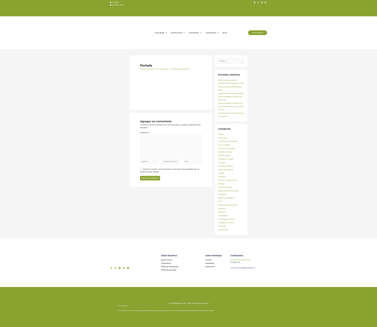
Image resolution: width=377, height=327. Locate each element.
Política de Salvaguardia (169, 266)
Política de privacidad (168, 270)
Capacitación (210, 266)
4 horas (221, 134)
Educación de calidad (225, 159)
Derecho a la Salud (225, 152)
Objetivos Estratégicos (226, 198)
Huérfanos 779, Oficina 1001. (240, 260)
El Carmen (222, 162)
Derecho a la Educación (226, 148)
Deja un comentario (147, 69)
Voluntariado (223, 230)
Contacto (208, 260)
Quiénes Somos (166, 260)
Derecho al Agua (224, 155)
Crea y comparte (224, 145)
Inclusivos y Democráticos (227, 180)
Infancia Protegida (225, 187)
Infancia (221, 184)
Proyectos (221, 208)
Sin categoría (223, 215)
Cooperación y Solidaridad (227, 141)
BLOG (225, 33)
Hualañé (221, 173)
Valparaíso (222, 226)
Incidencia (222, 177)
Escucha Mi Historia (225, 166)
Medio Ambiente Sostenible (228, 191)
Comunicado (222, 138)
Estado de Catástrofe (225, 170)
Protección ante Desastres (227, 205)
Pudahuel (221, 212)
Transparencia (210, 33)
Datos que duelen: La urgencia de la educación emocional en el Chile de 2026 (230, 106)
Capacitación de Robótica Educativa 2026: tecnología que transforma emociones (231, 96)
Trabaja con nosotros (226, 223)
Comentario (145, 132)
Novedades (222, 194)
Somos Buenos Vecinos (226, 219)
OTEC (220, 201)
